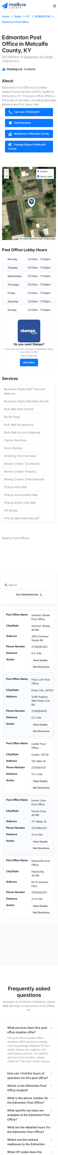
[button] (31, 202)
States (18, 16)
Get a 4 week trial (29, 355)
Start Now (29, 362)
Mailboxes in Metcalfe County (31, 133)
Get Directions (22, 122)
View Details (40, 660)
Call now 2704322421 (26, 111)
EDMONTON (42, 16)
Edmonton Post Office (15, 22)
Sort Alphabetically (27, 594)
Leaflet (25, 238)
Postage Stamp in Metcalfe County (27, 146)
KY (28, 16)
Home (5, 16)
